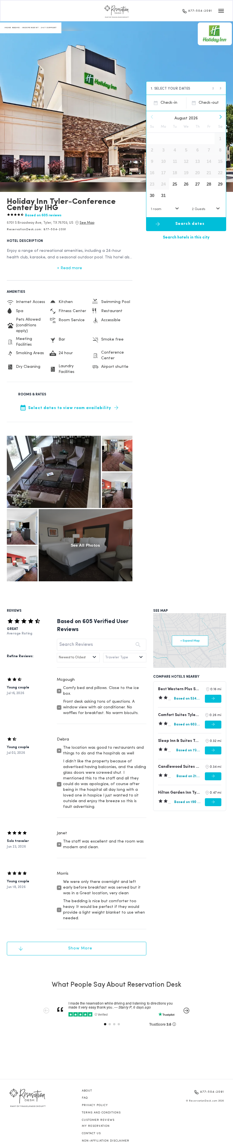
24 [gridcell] (163, 184)
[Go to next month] (220, 116)
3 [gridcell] (163, 150)
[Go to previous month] (152, 116)
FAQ (85, 1098)
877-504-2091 (200, 11)
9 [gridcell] (152, 161)
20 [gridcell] (197, 172)
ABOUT (87, 1090)
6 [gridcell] (197, 150)
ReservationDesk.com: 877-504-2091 (36, 229)
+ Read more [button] (69, 268)
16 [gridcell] (152, 172)
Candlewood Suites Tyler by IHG (179, 767)
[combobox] (165, 209)
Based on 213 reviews (188, 776)
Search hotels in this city (186, 237)
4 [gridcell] (175, 150)
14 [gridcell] (209, 161)
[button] (40, 223)
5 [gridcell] (186, 150)
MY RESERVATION (96, 1126)
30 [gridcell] (152, 195)
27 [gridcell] (197, 184)
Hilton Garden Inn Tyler (179, 793)
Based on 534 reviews (187, 698)
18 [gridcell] (174, 172)
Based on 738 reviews (188, 750)
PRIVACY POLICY (95, 1105)
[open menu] (221, 11)
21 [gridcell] (209, 172)
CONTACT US (91, 1133)
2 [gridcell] (152, 150)
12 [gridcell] (186, 161)
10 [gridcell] (163, 161)
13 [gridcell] (197, 161)
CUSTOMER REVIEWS (98, 1120)
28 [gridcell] (209, 184)
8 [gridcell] (220, 150)
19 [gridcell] (186, 172)
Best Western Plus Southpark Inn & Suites (179, 689)
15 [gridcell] (220, 161)
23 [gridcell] (152, 184)
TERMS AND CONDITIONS (101, 1112)
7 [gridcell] (209, 150)
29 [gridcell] (220, 184)
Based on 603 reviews (187, 724)
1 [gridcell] (220, 138)
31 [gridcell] (163, 195)
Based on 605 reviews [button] (43, 215)
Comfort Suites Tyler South (179, 715)
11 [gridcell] (175, 161)
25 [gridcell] (174, 184)
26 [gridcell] (186, 184)
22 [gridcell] (220, 172)
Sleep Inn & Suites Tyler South (179, 741)
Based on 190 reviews (187, 802)
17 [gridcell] (163, 172)
